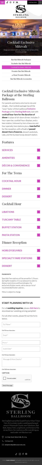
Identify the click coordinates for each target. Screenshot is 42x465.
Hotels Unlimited (10, 460)
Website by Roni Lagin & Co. (21, 462)
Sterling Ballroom (23, 111)
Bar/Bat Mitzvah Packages (21, 60)
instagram (10, 2)
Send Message (7, 385)
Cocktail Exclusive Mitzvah (21, 67)
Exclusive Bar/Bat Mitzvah (21, 63)
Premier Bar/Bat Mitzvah (21, 71)
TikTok (7, 2)
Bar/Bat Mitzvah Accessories (21, 79)
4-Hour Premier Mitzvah (21, 75)
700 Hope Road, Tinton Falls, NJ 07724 (16, 437)
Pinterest (17, 2)
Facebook (13, 2)
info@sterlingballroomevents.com (15, 444)
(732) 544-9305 (33, 2)
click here (33, 308)
